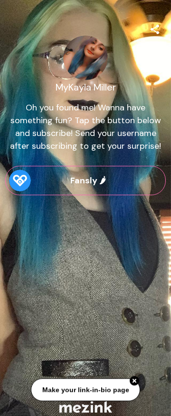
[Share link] (155, 28)
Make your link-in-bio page (85, 390)
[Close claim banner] (134, 381)
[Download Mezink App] (85, 407)
